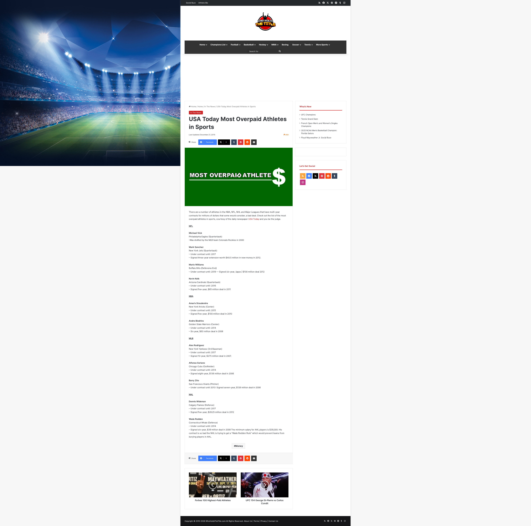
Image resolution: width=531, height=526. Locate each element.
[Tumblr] (234, 142)
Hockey (262, 44)
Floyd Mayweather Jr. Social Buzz (316, 138)
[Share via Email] (254, 142)
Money (239, 446)
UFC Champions (308, 115)
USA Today (253, 219)
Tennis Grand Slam (309, 119)
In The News (209, 106)
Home (202, 44)
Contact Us (273, 521)
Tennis (307, 44)
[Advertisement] (265, 77)
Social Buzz (191, 3)
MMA (273, 44)
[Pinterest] (240, 142)
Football (234, 44)
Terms (256, 521)
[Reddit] (247, 142)
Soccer (295, 44)
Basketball (249, 44)
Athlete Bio (203, 3)
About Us (248, 521)
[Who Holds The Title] (265, 21)
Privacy (264, 521)
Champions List (217, 44)
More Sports (322, 44)
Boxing (285, 44)
